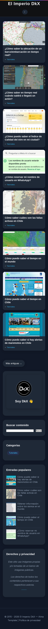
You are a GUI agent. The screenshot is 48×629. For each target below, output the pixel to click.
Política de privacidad (29, 620)
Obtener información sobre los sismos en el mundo (28, 506)
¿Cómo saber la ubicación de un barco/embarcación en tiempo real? (23, 51)
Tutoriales (11, 59)
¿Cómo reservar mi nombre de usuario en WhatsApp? (28, 533)
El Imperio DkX (24, 3)
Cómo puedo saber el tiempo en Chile (28, 518)
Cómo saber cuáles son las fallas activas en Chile (29, 493)
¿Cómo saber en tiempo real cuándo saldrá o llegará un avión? (21, 95)
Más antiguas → (14, 363)
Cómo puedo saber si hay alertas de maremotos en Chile (28, 479)
